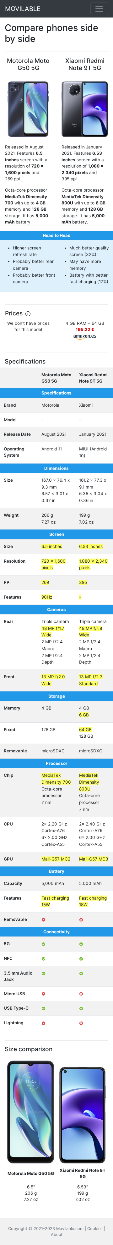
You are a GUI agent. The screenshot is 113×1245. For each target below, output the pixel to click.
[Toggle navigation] (99, 9)
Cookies (95, 1228)
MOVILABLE (22, 9)
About (56, 1234)
